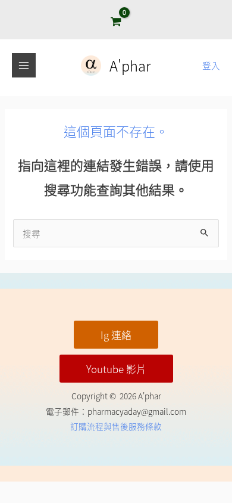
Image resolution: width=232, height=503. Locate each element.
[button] (116, 335)
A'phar (130, 65)
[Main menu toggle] (24, 65)
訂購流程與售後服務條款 (116, 426)
